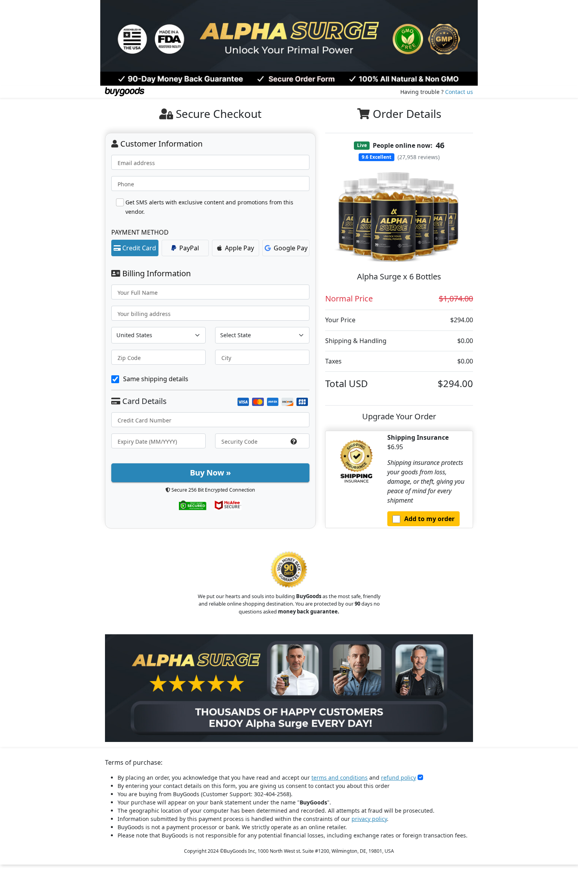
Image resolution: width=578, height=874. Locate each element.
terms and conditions (339, 777)
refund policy (398, 777)
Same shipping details (155, 379)
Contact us (459, 91)
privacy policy (369, 819)
